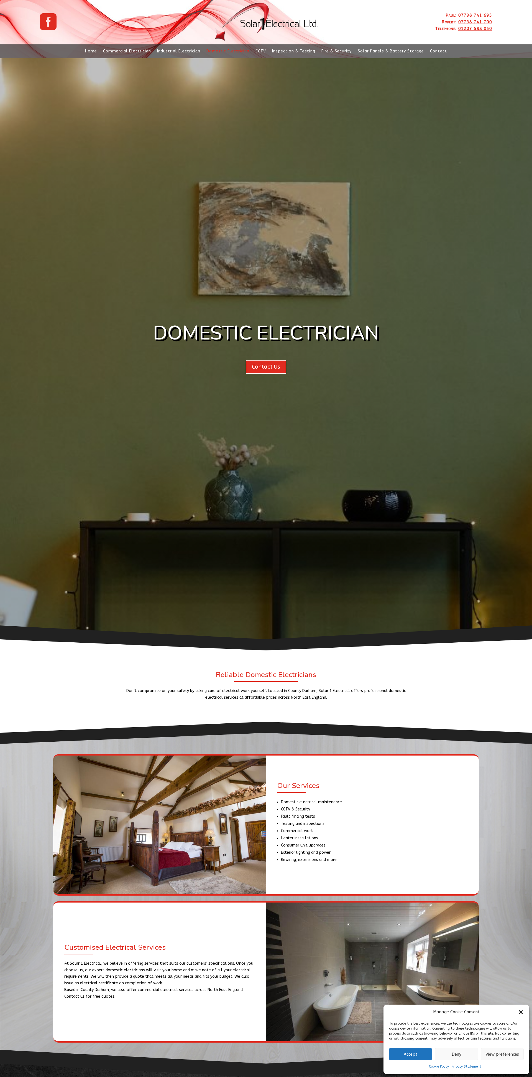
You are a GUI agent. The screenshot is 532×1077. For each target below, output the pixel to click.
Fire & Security (336, 51)
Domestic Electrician (227, 51)
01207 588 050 (475, 28)
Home (91, 51)
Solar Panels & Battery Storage (391, 51)
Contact (438, 51)
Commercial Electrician (127, 51)
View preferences (502, 1054)
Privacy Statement (466, 1066)
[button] (521, 1012)
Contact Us (266, 367)
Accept (410, 1054)
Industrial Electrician (178, 51)
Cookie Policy (439, 1066)
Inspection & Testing (293, 51)
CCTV (260, 51)
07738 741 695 (475, 15)
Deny (456, 1054)
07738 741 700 (475, 21)
